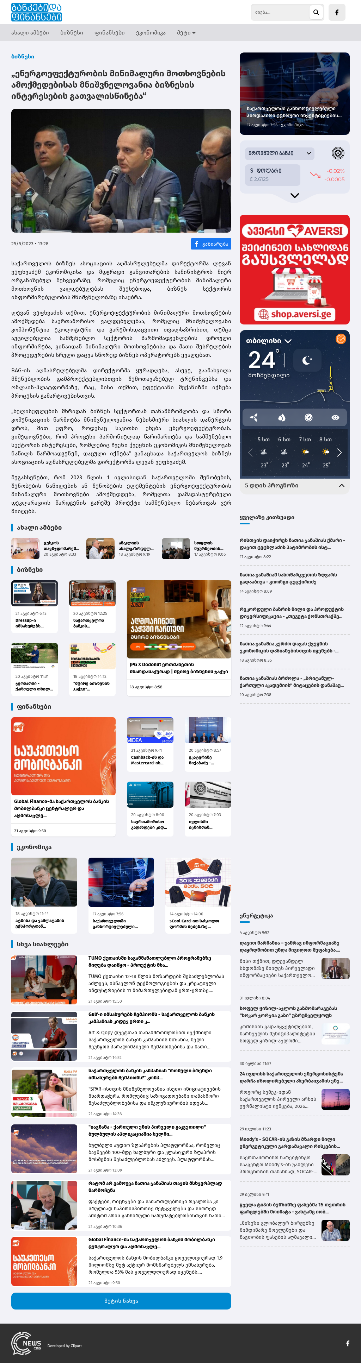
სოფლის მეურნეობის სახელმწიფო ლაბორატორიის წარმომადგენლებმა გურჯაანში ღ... (215, 546)
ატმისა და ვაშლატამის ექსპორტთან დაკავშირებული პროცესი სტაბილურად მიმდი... (43, 923)
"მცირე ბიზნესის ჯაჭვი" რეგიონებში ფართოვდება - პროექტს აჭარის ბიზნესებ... (91, 686)
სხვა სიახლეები (42, 944)
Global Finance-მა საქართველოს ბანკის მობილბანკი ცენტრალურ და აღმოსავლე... (61, 809)
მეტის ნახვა (121, 1301)
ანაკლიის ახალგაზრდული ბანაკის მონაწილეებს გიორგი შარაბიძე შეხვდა (137, 546)
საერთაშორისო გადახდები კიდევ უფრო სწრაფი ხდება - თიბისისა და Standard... (150, 824)
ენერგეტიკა (256, 915)
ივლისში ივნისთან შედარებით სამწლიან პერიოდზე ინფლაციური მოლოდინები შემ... (203, 824)
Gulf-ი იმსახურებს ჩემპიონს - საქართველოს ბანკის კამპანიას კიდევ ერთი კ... (151, 1017)
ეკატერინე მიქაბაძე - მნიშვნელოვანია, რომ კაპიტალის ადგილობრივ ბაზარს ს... (207, 760)
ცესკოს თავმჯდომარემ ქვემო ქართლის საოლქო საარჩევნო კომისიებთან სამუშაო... (61, 546)
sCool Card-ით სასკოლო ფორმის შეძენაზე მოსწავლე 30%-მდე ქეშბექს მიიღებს (194, 924)
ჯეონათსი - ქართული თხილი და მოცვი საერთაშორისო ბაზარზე (34, 686)
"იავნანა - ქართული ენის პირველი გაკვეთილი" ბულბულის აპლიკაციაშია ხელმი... (147, 1130)
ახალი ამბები (30, 32)
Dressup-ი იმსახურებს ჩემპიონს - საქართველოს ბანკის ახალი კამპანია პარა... (32, 623)
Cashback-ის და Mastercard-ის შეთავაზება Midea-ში (147, 760)
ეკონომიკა (151, 32)
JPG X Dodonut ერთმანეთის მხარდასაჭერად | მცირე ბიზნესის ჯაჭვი (179, 668)
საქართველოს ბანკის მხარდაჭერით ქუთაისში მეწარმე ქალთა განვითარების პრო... (89, 623)
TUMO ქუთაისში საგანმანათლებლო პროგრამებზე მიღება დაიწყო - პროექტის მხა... (149, 961)
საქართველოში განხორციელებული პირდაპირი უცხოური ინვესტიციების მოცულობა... (115, 924)
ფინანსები (109, 32)
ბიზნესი (71, 32)
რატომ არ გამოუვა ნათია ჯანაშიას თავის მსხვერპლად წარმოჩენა (155, 1186)
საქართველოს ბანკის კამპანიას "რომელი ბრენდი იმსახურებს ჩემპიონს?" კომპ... (150, 1074)
